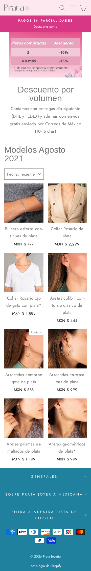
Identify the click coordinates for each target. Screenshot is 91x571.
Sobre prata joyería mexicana (44, 494)
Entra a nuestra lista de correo (44, 515)
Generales (44, 476)
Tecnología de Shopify (45, 566)
